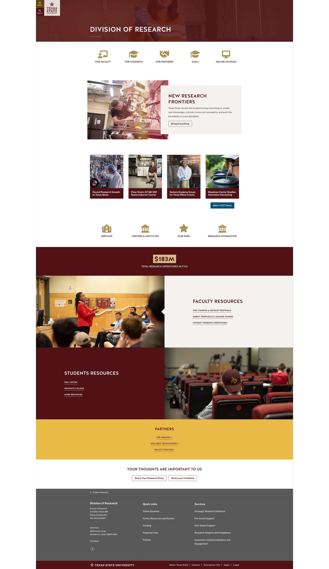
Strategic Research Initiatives (210, 511)
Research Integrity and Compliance (213, 532)
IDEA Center (70, 382)
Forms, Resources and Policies (158, 518)
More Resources (73, 394)
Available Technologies (164, 443)
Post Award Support (205, 525)
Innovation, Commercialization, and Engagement (212, 542)
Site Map (94, 541)
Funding (147, 525)
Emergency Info (212, 565)
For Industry (163, 437)
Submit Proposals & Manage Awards (213, 316)
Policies (147, 540)
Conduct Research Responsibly (210, 322)
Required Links (150, 532)
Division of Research (103, 503)
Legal (236, 565)
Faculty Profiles (164, 449)
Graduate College (74, 388)
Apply (227, 565)
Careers (196, 565)
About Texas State (178, 565)
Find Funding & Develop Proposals (212, 310)
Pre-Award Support (204, 518)
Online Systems (151, 511)
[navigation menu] (40, 4)
